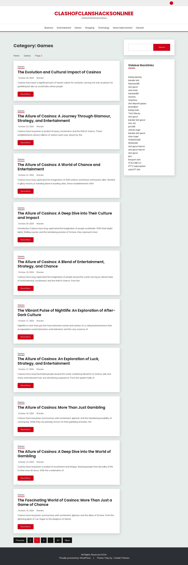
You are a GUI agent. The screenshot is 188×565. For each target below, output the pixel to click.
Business (48, 27)
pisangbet (133, 106)
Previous (20, 540)
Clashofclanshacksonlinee (94, 13)
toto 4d (132, 123)
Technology (103, 27)
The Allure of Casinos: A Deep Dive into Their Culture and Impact (65, 215)
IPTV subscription (137, 166)
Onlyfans (132, 100)
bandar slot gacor (136, 119)
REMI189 (133, 143)
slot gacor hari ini (136, 146)
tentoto (132, 96)
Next (67, 540)
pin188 (131, 126)
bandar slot (133, 80)
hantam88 (133, 93)
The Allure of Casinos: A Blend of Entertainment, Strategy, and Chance (61, 264)
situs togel (133, 136)
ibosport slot (134, 159)
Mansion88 (133, 83)
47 (58, 540)
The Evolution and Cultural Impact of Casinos (59, 72)
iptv (130, 156)
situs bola (132, 90)
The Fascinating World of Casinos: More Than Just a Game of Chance (65, 502)
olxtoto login (134, 129)
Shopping (89, 27)
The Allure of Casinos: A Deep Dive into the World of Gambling (64, 454)
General (140, 27)
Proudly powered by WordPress (75, 557)
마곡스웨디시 (134, 162)
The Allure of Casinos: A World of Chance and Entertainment (59, 167)
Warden (40, 78)
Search (162, 47)
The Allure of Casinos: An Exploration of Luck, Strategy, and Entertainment (58, 361)
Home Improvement (122, 27)
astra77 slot (134, 169)
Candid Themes (121, 557)
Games (78, 27)
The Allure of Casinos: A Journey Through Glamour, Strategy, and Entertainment (64, 118)
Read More (26, 94)
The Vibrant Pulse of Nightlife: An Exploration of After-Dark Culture (66, 312)
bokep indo (133, 110)
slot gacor (133, 86)
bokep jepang (134, 77)
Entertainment (64, 27)
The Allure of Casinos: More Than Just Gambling (61, 407)
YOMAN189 (134, 139)
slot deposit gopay (137, 103)
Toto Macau (134, 113)
